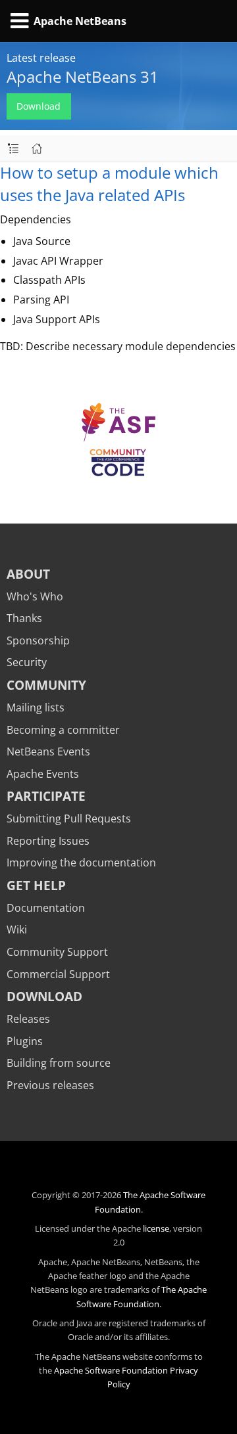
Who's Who (35, 596)
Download (38, 106)
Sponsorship (38, 640)
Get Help (36, 885)
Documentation (46, 908)
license (156, 1228)
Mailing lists (36, 707)
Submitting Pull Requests (69, 818)
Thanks (24, 618)
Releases (28, 1019)
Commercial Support (58, 974)
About (28, 574)
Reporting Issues (48, 841)
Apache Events (43, 774)
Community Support (57, 952)
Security (27, 662)
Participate (46, 796)
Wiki (17, 929)
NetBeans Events (48, 751)
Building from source (59, 1063)
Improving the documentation (81, 862)
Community (46, 685)
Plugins (25, 1041)
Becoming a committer (63, 730)
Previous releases (50, 1085)
